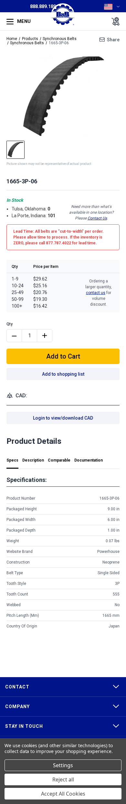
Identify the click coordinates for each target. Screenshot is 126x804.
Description (33, 460)
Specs (12, 460)
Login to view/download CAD (63, 418)
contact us (95, 292)
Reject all (63, 779)
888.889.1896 (44, 6)
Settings (63, 765)
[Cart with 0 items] (114, 21)
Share (113, 39)
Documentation (88, 460)
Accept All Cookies (63, 793)
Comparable (59, 460)
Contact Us (97, 218)
